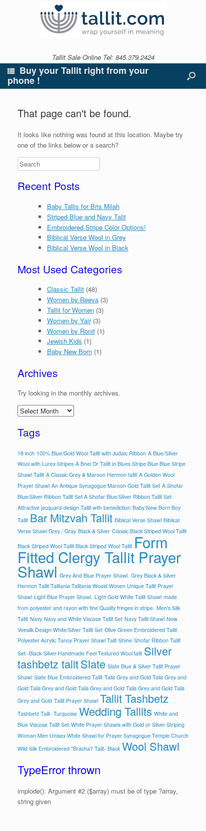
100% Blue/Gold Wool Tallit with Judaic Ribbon (91, 453)
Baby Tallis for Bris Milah (83, 206)
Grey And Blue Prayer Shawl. (94, 575)
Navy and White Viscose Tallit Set (83, 619)
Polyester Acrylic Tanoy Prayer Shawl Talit (67, 640)
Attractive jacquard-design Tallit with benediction (74, 507)
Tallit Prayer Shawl (76, 700)
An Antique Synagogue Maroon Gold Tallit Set (106, 485)
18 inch (26, 453)
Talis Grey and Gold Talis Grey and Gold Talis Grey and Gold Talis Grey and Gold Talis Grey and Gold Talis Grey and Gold (102, 689)
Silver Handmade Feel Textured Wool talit (93, 653)
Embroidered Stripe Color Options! (96, 227)
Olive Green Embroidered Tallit (140, 629)
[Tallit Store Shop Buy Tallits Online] (103, 20)
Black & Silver (94, 531)
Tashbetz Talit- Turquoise (47, 713)
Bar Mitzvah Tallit (71, 517)
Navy (36, 619)
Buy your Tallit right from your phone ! (78, 75)
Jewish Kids (64, 341)
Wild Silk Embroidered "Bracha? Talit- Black (69, 748)
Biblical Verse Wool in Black (87, 247)
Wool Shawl (151, 746)
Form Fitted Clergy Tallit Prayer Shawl (99, 556)
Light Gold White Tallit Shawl (128, 597)
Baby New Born (69, 351)
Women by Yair (69, 320)
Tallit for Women (70, 310)
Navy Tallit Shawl (144, 619)
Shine (125, 640)
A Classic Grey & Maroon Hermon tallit (91, 474)
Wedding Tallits (115, 711)
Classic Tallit (65, 289)
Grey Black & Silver (153, 575)
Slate (93, 663)
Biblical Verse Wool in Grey (86, 237)
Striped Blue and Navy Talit (86, 216)
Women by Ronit (71, 331)
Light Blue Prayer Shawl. (63, 597)
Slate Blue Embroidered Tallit (68, 677)
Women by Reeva (72, 299)
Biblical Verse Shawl (138, 520)
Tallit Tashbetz (134, 698)
